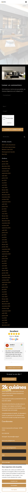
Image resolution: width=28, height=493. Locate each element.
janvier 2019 (5, 301)
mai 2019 (4, 292)
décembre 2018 (6, 304)
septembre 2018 (6, 311)
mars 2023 (4, 187)
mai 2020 (4, 263)
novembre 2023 (6, 168)
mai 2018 (4, 318)
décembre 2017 (6, 325)
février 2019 (5, 299)
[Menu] (26, 2)
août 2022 (4, 204)
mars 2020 (4, 268)
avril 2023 (4, 185)
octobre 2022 (5, 199)
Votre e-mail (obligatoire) (9, 448)
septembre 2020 (6, 254)
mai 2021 (4, 237)
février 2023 (5, 190)
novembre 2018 (6, 306)
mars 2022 (4, 214)
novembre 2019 (6, 277)
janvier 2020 (5, 273)
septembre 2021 (6, 228)
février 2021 (5, 244)
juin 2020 (4, 261)
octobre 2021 (5, 225)
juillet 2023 (5, 178)
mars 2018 (4, 323)
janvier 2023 (5, 192)
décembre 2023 (6, 166)
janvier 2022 (5, 218)
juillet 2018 (5, 315)
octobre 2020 (5, 251)
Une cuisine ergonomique (8, 147)
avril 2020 (4, 266)
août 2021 (4, 230)
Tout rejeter (14, 489)
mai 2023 (4, 183)
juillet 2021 (5, 232)
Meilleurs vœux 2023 (7, 149)
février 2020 (5, 270)
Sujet (3, 455)
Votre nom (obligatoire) (8, 440)
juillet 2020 (5, 259)
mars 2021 (4, 242)
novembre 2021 (6, 223)
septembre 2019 (6, 282)
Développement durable (8, 152)
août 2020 (4, 256)
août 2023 (4, 176)
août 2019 (4, 285)
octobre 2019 (5, 280)
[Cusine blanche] (3, 2)
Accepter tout (14, 481)
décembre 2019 (6, 275)
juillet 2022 (5, 206)
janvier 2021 (5, 247)
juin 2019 (4, 289)
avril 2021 (4, 240)
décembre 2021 (6, 221)
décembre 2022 (6, 195)
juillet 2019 (5, 287)
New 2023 (4, 154)
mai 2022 (4, 211)
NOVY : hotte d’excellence (8, 145)
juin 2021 (4, 235)
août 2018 (4, 313)
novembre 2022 (6, 197)
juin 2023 (4, 180)
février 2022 (5, 216)
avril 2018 (4, 320)
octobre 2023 (5, 171)
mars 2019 (4, 296)
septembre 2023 (6, 173)
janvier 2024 (5, 164)
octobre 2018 (5, 308)
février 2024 (5, 161)
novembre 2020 (6, 249)
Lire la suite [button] (9, 358)
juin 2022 (4, 209)
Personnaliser (14, 485)
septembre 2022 (6, 202)
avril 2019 (4, 294)
